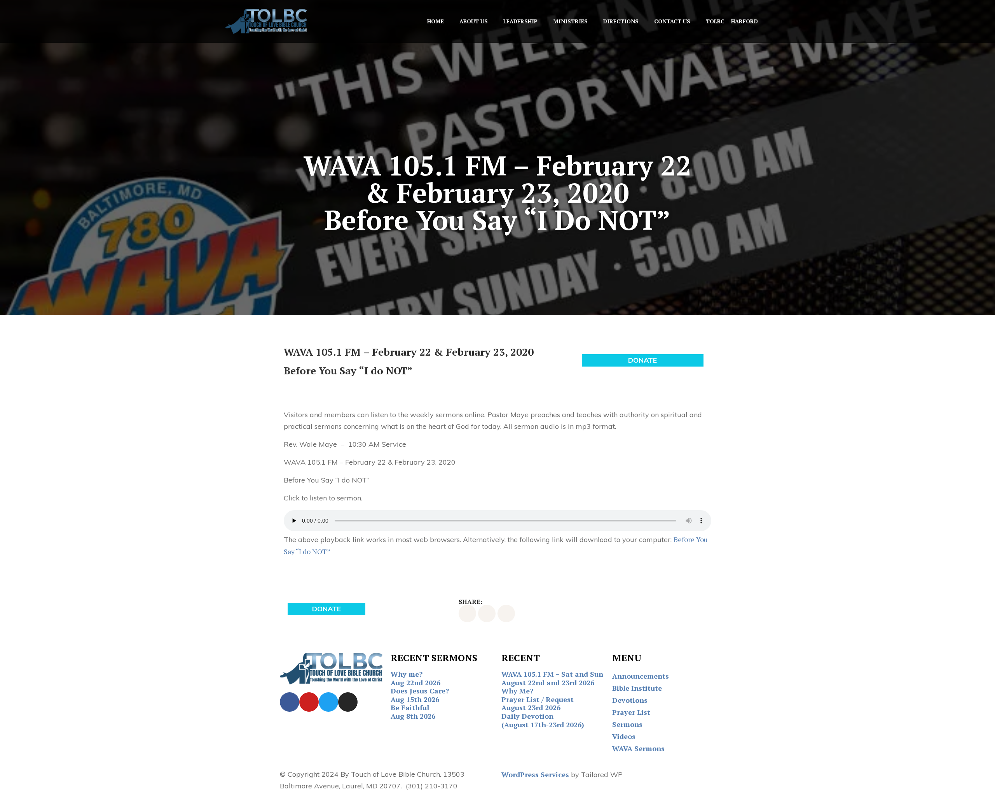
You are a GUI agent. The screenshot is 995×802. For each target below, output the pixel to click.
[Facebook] (289, 702)
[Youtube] (309, 702)
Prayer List (631, 712)
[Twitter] (487, 613)
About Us (473, 21)
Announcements (640, 676)
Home (435, 21)
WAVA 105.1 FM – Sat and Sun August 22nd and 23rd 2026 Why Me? (552, 682)
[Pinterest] (506, 613)
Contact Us (672, 21)
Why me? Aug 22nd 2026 (415, 678)
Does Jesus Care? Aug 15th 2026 (420, 695)
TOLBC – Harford (732, 21)
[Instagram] (348, 702)
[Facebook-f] (467, 613)
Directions (621, 21)
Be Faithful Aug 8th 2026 (413, 712)
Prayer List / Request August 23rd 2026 (537, 703)
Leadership (520, 21)
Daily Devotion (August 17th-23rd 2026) (542, 720)
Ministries (570, 21)
